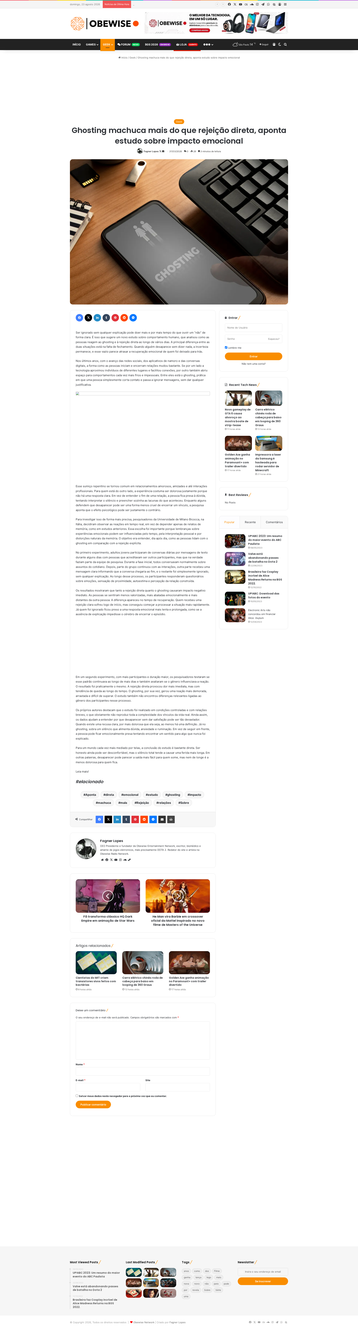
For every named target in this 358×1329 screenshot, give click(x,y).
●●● (207, 44)
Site (147, 1080)
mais (123, 803)
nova (186, 1283)
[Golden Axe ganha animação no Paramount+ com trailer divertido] (189, 962)
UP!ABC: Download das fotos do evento (263, 595)
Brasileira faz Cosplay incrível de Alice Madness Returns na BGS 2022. (265, 577)
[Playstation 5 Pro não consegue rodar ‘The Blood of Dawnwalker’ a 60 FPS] (151, 1293)
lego (209, 1277)
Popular (229, 522)
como (197, 1271)
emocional (130, 795)
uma (186, 1296)
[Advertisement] (179, 89)
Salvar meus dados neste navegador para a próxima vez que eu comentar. (123, 1096)
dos (207, 1271)
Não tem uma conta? (254, 363)
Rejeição (142, 803)
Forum (129, 44)
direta (109, 795)
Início (77, 44)
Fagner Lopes (151, 151)
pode (226, 1283)
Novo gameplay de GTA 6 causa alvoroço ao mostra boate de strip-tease (238, 417)
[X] (111, 860)
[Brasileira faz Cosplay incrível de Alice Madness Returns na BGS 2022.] (235, 577)
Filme (217, 1271)
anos (186, 1271)
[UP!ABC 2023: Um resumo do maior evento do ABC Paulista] (235, 541)
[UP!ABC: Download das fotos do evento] (235, 599)
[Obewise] (104, 23)
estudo (153, 795)
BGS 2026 (157, 44)
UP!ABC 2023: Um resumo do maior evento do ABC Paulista (265, 540)
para (216, 1283)
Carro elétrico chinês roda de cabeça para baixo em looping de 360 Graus (176, 4)
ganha (187, 1277)
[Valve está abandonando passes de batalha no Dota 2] (235, 559)
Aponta (90, 795)
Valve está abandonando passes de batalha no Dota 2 (263, 558)
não (207, 1283)
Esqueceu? (274, 338)
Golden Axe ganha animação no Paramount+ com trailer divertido (189, 981)
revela (195, 1290)
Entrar (254, 356)
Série (218, 1290)
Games (91, 44)
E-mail (80, 1080)
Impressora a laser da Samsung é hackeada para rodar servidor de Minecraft (268, 462)
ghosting (173, 795)
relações (164, 803)
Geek (106, 44)
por (185, 1290)
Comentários (274, 522)
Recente (250, 522)
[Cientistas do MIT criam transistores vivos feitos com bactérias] (96, 962)
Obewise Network (143, 1322)
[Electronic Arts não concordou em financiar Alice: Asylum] (235, 615)
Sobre (184, 803)
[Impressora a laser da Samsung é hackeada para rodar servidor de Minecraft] (268, 443)
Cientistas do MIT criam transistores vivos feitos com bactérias (96, 981)
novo (197, 1283)
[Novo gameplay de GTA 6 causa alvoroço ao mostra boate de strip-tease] (238, 398)
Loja (188, 44)
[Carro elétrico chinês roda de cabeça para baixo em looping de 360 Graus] (142, 962)
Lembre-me (234, 347)
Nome (80, 1064)
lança (198, 1277)
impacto (195, 795)
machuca (104, 803)
